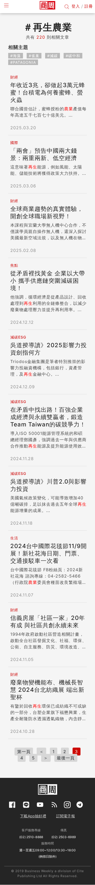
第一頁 (24, 751)
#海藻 (15, 55)
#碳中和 (73, 55)
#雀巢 (34, 55)
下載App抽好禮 (33, 816)
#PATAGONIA (23, 62)
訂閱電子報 (65, 816)
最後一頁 (66, 757)
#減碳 (52, 55)
